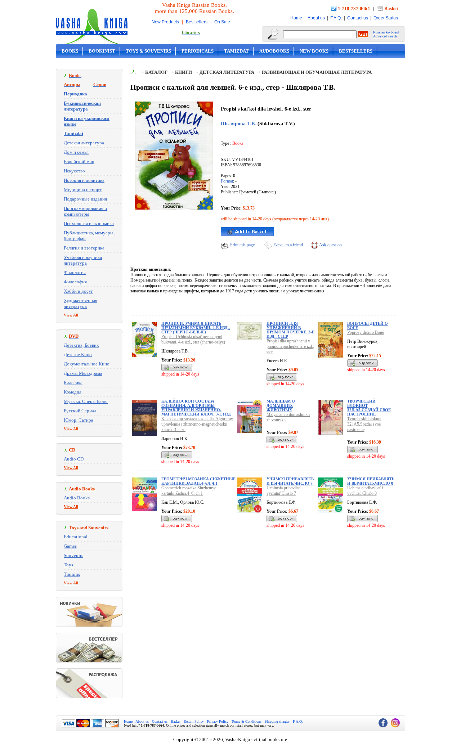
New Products (165, 21)
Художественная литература (80, 303)
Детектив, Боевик (81, 345)
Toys (68, 564)
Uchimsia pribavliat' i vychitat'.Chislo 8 (365, 490)
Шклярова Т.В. (238, 123)
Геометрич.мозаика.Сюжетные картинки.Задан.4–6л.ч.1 (198, 481)
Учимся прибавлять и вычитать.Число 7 (290, 481)
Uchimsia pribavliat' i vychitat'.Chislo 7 (285, 490)
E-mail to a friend (288, 244)
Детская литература (84, 142)
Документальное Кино (86, 364)
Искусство (74, 171)
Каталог (156, 72)
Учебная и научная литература (83, 260)
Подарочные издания (85, 199)
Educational (76, 536)
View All (71, 315)
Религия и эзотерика (84, 248)
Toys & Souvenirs (148, 51)
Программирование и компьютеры (85, 211)
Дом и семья (76, 152)
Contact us (357, 18)
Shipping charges (277, 721)
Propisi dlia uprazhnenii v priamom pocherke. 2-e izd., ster (290, 346)
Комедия (72, 392)
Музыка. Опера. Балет (86, 401)
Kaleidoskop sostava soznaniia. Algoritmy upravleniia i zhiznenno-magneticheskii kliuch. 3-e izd (197, 424)
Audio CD (74, 459)
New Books (314, 51)
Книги (183, 72)
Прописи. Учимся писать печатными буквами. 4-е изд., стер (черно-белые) (195, 327)
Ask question (330, 244)
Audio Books (77, 498)
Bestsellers (196, 21)
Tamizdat (236, 51)
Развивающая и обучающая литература (317, 72)
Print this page (242, 244)
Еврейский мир (79, 161)
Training (72, 574)
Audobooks (274, 51)
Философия (75, 281)
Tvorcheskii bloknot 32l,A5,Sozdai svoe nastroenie (364, 424)
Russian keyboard (386, 32)
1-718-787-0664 (354, 8)
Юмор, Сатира (78, 420)
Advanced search (385, 36)
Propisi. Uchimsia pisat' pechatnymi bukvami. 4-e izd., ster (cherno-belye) (193, 339)
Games (70, 546)
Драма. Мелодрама (83, 373)
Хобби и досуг (78, 291)
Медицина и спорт (83, 189)
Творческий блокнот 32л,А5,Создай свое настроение (369, 407)
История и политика (84, 180)
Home (296, 18)
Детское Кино (78, 354)
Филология (75, 272)
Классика (73, 382)
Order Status (385, 18)
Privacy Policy (217, 721)
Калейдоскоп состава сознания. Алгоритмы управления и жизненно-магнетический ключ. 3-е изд (196, 407)
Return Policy (194, 721)
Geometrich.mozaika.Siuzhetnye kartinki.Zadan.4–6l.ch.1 (188, 490)
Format (227, 181)
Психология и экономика (89, 223)
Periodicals (198, 51)
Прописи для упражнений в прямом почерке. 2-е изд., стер (290, 329)
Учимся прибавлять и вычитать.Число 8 (370, 481)
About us (316, 18)
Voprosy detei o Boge (365, 332)
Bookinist (102, 51)
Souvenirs (73, 555)
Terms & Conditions (246, 721)
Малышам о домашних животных (281, 405)
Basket (391, 8)
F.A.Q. (336, 18)
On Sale (222, 21)
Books (70, 51)
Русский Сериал (80, 410)
